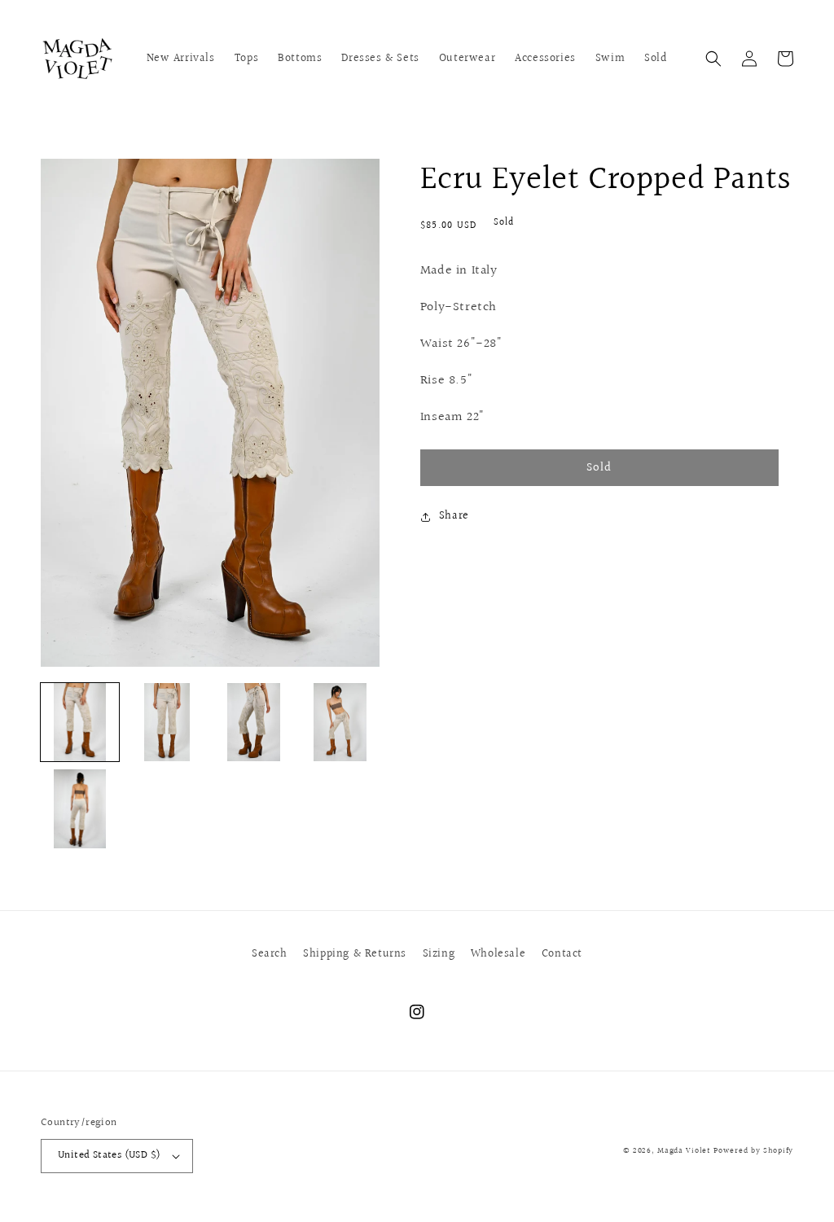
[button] (713, 59)
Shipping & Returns (354, 954)
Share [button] (454, 516)
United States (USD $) (109, 1155)
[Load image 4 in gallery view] (340, 722)
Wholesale (498, 954)
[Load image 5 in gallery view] (80, 808)
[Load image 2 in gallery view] (166, 722)
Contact (562, 954)
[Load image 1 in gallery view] (80, 722)
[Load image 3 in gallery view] (253, 722)
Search (270, 954)
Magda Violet (683, 1150)
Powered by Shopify (753, 1150)
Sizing (439, 954)
